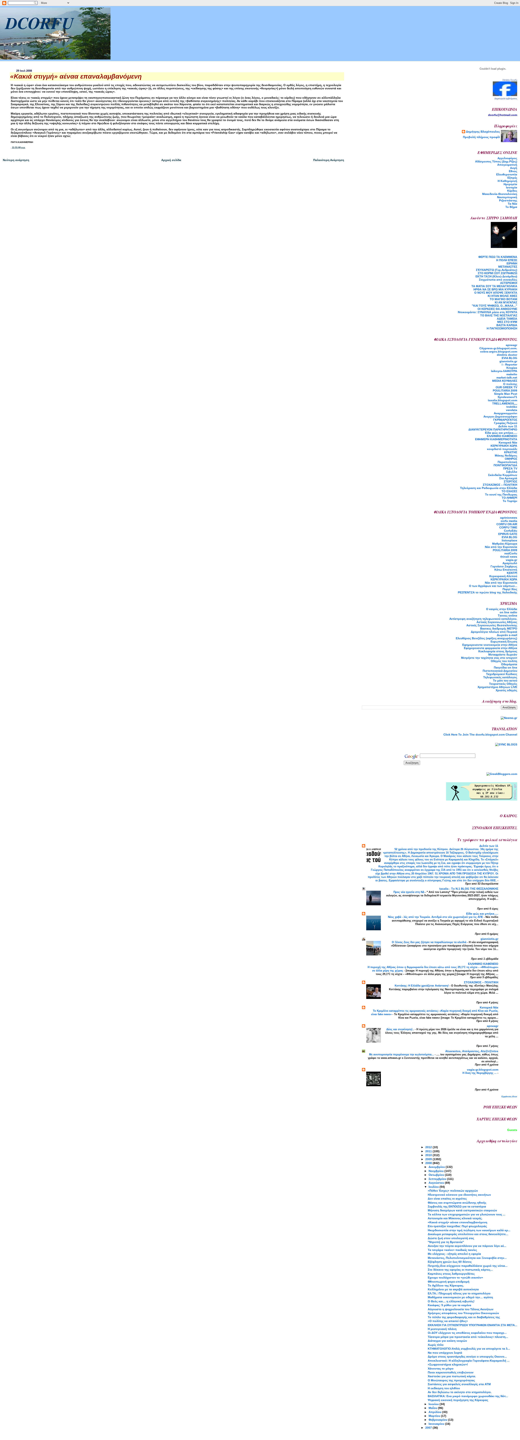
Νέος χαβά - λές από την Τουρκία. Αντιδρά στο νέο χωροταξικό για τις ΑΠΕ (436, 917)
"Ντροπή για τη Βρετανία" (446, 1242)
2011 (429, 1151)
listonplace (509, 540)
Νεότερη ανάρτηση (16, 160)
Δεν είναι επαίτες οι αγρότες (447, 1198)
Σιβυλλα (511, 471)
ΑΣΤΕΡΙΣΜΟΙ (508, 283)
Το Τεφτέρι (510, 501)
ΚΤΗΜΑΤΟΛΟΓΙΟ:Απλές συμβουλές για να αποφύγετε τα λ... (469, 1348)
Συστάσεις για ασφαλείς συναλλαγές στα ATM (459, 1384)
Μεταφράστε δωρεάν (502, 654)
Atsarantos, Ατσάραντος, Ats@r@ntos (471, 1051)
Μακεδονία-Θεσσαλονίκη (499, 194)
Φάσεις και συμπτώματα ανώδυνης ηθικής (457, 1202)
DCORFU (39, 22)
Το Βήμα (511, 207)
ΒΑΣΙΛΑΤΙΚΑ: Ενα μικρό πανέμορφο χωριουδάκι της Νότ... (468, 1396)
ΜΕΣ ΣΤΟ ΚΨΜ (507, 321)
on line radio (508, 612)
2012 (429, 1147)
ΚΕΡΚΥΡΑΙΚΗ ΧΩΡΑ (504, 445)
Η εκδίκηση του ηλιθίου (444, 1388)
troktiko (511, 406)
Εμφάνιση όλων (509, 1096)
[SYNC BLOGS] (506, 744)
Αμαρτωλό (510, 563)
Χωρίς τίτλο (436, 1344)
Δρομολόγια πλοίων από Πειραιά (494, 631)
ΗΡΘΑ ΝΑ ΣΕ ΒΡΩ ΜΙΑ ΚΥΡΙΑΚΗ (495, 289)
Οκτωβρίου (437, 1174)
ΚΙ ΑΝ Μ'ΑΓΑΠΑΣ (506, 302)
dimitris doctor (507, 354)
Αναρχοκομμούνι (505, 413)
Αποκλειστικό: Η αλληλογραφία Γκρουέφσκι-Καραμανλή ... (468, 1360)
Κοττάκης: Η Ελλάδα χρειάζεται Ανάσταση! (422, 985)
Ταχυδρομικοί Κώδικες (501, 674)
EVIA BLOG (509, 358)
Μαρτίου (435, 1415)
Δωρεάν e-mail (507, 635)
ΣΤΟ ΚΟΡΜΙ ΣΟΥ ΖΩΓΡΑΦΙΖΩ (497, 273)
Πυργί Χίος (510, 589)
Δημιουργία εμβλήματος (505, 98)
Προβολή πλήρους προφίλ (481, 137)
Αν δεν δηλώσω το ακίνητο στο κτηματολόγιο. (460, 1392)
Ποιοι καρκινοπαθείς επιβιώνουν (450, 1372)
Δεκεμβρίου (437, 1166)
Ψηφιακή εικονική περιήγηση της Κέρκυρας (458, 1400)
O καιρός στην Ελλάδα (501, 609)
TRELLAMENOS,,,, (504, 403)
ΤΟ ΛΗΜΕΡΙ (509, 497)
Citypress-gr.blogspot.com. (498, 348)
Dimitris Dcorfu (510, 80)
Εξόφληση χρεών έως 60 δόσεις (450, 1261)
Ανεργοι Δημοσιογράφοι (500, 416)
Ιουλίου (434, 1186)
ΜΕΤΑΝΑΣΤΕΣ (507, 266)
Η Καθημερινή (507, 181)
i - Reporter (509, 364)
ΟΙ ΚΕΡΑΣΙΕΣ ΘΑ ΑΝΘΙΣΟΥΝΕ (497, 309)
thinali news (508, 556)
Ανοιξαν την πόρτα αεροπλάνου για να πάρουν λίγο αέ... (467, 1245)
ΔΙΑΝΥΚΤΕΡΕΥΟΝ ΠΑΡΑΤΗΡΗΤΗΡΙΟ (492, 429)
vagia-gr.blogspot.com (482, 1069)
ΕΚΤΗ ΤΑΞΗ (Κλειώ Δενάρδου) (496, 276)
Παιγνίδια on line (505, 667)
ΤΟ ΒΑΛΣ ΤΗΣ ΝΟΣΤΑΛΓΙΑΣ (498, 315)
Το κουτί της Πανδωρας (501, 494)
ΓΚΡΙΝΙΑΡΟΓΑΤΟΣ (505, 419)
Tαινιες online (507, 615)
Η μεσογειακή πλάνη (442, 1329)
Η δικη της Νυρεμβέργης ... (480, 1072)
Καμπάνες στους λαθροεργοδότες (451, 1273)
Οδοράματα (509, 664)
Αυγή (513, 168)
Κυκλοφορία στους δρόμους (497, 651)
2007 (429, 1427)
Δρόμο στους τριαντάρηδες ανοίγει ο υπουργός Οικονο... (467, 1356)
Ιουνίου (434, 1404)
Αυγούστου (437, 1182)
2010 (429, 1155)
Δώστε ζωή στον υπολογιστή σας (451, 1238)
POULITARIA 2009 (505, 390)
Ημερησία (510, 184)
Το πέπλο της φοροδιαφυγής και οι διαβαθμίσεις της (464, 1317)
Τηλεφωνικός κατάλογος (500, 677)
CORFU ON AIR (506, 524)
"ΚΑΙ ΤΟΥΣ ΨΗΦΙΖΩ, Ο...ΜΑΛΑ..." (494, 305)
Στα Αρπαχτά (508, 478)
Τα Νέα (512, 203)
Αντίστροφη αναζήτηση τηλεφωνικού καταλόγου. (483, 618)
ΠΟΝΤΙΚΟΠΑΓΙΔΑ (505, 465)
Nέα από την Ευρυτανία (501, 547)
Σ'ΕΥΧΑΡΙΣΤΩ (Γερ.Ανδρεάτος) (496, 270)
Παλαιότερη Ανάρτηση (328, 160)
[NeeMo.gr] (509, 717)
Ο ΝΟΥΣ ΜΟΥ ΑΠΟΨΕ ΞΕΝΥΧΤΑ (495, 292)
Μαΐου (433, 1408)
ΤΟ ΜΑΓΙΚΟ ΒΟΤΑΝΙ (503, 299)
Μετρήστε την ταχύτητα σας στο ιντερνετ (489, 657)
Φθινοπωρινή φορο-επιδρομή (448, 1281)
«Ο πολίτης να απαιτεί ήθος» (448, 1321)
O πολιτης (510, 384)
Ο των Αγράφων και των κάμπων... (493, 585)
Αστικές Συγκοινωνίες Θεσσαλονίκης (491, 625)
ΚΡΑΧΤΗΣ (510, 452)
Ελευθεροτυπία (506, 174)
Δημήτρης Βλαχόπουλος (483, 131)
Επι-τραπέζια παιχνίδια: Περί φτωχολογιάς (457, 1226)
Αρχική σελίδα (171, 160)
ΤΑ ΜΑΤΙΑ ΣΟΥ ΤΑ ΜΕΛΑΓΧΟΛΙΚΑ (494, 286)
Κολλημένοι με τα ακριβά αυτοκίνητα (453, 1289)
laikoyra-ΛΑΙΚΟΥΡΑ (504, 371)
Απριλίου (435, 1412)
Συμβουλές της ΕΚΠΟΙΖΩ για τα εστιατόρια (457, 1206)
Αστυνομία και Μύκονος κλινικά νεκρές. (455, 1218)
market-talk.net (506, 377)
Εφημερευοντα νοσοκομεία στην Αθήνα (489, 644)
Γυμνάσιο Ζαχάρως (504, 566)
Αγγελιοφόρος (507, 158)
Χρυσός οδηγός (506, 690)
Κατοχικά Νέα (508, 442)
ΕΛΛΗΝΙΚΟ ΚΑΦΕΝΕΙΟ (502, 436)
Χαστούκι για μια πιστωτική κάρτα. (452, 1376)
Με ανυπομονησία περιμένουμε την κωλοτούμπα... (402, 1054)
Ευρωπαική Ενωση (504, 641)
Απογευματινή (507, 164)
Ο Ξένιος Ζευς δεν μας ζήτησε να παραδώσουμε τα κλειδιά (429, 942)
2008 (429, 1163)
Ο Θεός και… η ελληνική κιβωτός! (451, 1301)
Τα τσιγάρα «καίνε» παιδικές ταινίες (452, 1250)
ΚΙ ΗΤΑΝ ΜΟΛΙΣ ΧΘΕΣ (502, 296)
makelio (511, 374)
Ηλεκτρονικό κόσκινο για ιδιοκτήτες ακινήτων (459, 1194)
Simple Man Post (505, 393)
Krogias (511, 367)
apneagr (511, 345)
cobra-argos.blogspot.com (498, 351)
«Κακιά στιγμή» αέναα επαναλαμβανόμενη (457, 1222)
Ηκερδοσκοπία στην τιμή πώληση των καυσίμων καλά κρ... (469, 1230)
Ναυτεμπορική (507, 197)
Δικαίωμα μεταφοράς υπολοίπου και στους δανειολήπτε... (468, 1234)
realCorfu (510, 553)
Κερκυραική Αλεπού (503, 576)
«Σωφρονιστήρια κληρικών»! (448, 1364)
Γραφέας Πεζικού (505, 423)
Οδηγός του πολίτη (504, 661)
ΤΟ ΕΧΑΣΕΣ (509, 491)
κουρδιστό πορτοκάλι (502, 449)
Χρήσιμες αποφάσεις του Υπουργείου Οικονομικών (463, 1313)
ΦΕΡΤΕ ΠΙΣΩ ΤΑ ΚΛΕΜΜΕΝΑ (497, 257)
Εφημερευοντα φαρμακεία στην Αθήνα (490, 648)
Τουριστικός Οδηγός (503, 683)
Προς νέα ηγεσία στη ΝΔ (409, 892)
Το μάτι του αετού (505, 680)
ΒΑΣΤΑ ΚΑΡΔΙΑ (506, 325)
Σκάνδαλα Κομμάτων (502, 475)
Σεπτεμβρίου (438, 1178)
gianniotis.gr (508, 361)
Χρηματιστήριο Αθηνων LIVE (497, 687)
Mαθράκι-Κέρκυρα (504, 543)
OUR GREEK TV (506, 387)
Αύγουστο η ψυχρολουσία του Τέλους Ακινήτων (460, 1309)
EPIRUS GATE (507, 534)
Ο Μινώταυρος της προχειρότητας (451, 1380)
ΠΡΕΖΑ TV (510, 468)
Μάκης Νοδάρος (506, 455)
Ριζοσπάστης (508, 200)
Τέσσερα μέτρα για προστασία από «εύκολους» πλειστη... (468, 1336)
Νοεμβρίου (436, 1171)
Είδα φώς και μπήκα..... (501, 432)
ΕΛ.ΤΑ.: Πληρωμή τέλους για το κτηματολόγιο (459, 1293)
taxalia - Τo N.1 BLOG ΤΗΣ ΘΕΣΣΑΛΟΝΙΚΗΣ (468, 888)
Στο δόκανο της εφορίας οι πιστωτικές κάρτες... (460, 1269)
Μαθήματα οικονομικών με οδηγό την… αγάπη (460, 1297)
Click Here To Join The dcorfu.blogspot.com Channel (480, 734)
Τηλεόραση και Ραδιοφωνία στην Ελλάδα (488, 488)
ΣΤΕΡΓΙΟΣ (510, 481)
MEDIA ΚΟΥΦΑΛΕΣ (504, 380)
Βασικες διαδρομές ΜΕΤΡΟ (498, 628)
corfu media (509, 521)
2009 (429, 1159)
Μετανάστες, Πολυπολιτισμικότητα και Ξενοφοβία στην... (467, 1257)
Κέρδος (512, 190)
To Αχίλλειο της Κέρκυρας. (446, 1285)
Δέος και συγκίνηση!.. (400, 1029)
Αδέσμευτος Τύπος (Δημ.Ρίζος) (496, 161)
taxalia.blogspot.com (502, 400)
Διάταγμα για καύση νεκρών (447, 1340)
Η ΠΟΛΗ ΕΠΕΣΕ (506, 260)
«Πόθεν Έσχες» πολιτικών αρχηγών (453, 1190)
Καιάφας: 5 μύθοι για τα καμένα (449, 1305)
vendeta (511, 410)
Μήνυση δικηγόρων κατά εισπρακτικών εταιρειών (462, 1210)
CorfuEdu (510, 530)
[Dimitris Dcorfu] (505, 95)
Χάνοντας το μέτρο (441, 1368)
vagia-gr (511, 560)
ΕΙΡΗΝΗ (512, 263)
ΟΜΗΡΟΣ (511, 458)
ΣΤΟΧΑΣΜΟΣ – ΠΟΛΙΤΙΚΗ (500, 484)
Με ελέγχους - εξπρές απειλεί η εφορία (454, 1253)
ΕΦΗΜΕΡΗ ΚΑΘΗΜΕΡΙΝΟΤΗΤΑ (496, 439)
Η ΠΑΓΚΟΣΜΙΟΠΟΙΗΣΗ (502, 328)
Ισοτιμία (511, 187)
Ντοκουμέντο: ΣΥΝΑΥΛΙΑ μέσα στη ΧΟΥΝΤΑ (487, 312)
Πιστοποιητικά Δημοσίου (500, 670)
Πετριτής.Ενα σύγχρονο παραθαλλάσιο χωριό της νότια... (467, 1265)
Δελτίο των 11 (507, 426)
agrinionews (508, 517)
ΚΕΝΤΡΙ (512, 572)
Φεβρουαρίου (438, 1419)
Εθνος (513, 171)
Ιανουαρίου (437, 1423)
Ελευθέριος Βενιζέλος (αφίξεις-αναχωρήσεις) (486, 638)
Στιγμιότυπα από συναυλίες (498, 279)
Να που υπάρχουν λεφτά (445, 1352)
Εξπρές (512, 177)
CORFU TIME (508, 527)
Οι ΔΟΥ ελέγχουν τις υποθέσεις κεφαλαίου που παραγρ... (467, 1332)
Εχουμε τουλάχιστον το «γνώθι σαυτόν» (455, 1277)
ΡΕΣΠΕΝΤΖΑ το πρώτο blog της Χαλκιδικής (487, 592)
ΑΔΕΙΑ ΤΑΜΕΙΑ (507, 318)
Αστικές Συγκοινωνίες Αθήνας (497, 622)
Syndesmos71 (507, 397)
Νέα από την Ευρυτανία (501, 582)
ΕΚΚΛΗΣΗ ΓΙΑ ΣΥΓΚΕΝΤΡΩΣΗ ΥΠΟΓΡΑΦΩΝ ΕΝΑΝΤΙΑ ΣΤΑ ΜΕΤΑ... (472, 1325)
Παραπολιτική (507, 462)
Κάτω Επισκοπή (505, 569)
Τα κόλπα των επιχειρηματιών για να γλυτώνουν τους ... (466, 1214)
